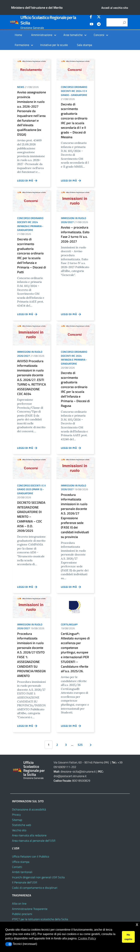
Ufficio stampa (20, 862)
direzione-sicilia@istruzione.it (78, 771)
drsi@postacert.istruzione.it (70, 776)
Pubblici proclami (22, 914)
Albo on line (19, 903)
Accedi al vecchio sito (114, 7)
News (20, 87)
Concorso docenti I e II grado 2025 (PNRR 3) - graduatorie (31, 489)
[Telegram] (99, 25)
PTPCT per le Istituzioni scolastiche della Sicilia (40, 919)
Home (18, 35)
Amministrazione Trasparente (29, 909)
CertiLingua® (69, 624)
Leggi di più (26, 180)
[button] (8, 944)
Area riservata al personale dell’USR (33, 840)
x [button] (137, 924)
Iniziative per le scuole (54, 45)
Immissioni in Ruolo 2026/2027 (73, 220)
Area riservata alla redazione (29, 835)
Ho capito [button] (128, 937)
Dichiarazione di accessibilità (29, 809)
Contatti (17, 867)
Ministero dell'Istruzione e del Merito (37, 7)
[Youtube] (91, 25)
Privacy (16, 814)
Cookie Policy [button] (87, 938)
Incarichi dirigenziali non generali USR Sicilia (38, 877)
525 (80, 744)
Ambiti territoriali (22, 872)
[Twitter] (99, 17)
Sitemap (17, 820)
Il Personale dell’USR (24, 882)
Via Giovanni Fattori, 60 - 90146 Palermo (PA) (81, 762)
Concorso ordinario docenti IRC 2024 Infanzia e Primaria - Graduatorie (30, 224)
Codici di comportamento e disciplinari (34, 887)
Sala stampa (84, 45)
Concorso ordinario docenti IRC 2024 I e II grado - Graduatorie (74, 91)
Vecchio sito (19, 830)
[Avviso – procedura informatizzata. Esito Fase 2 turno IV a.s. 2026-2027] (75, 200)
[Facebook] (91, 17)
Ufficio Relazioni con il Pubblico (30, 856)
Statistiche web (21, 825)
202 (73, 767)
